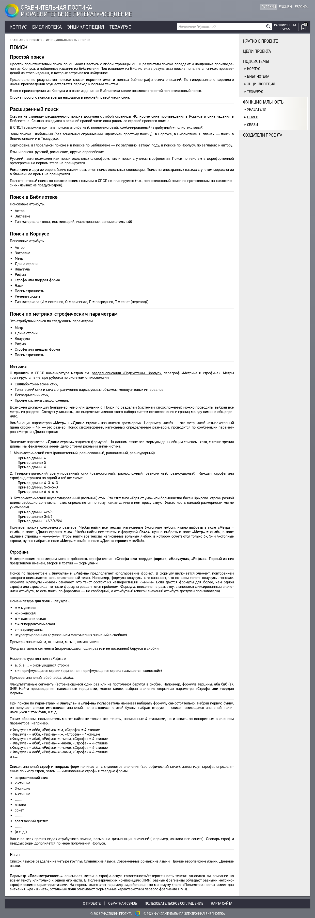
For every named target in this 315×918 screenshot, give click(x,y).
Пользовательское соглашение (174, 903)
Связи (252, 125)
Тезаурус (120, 27)
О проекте (35, 40)
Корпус (18, 27)
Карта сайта (221, 903)
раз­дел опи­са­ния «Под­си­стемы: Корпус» (126, 373)
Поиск (252, 117)
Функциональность (61, 40)
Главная (16, 40)
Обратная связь (122, 903)
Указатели (256, 109)
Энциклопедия (85, 27)
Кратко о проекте (260, 41)
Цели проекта (257, 51)
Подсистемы (256, 61)
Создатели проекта (262, 135)
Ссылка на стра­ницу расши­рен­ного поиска (46, 116)
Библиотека (47, 27)
